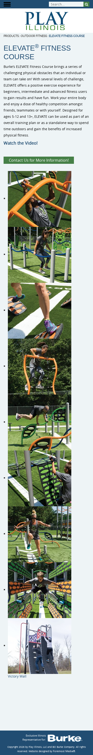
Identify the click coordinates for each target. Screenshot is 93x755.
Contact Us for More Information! (39, 160)
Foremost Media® (64, 751)
